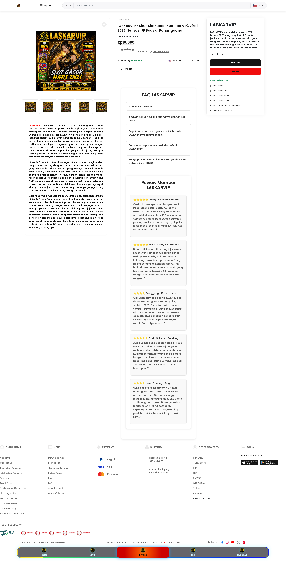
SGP (195, 467)
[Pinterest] (244, 542)
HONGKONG (199, 462)
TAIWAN (197, 478)
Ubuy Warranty (8, 508)
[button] (104, 24)
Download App (56, 457)
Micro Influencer (9, 498)
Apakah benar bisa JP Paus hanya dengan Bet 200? (157, 118)
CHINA (196, 488)
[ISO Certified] (54, 532)
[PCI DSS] (7, 533)
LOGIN (235, 71)
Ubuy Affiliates (56, 493)
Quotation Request (10, 467)
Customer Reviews (58, 467)
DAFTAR (235, 62)
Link (193, 555)
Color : (126, 68)
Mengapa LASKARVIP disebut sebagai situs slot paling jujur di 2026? (157, 161)
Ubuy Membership (10, 503)
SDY (195, 473)
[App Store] (250, 463)
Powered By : (124, 60)
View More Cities (202, 498)
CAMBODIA (199, 483)
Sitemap (4, 478)
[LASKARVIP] (18, 5)
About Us (5, 457)
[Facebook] (222, 542)
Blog (50, 478)
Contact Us (6, 462)
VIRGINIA (197, 493)
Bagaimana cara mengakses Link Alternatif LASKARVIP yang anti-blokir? (155, 132)
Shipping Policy (8, 493)
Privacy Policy (140, 542)
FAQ (50, 483)
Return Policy (55, 473)
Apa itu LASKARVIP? (140, 106)
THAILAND (198, 457)
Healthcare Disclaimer (12, 513)
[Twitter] (238, 542)
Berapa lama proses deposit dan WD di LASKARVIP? (153, 147)
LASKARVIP (34, 125)
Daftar (143, 555)
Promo (43, 555)
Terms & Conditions (117, 542)
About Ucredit (55, 488)
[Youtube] (233, 542)
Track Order (6, 483)
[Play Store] (269, 463)
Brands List (54, 462)
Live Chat (242, 555)
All (67, 5)
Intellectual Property (11, 473)
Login (93, 555)
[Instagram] (227, 542)
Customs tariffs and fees (13, 488)
